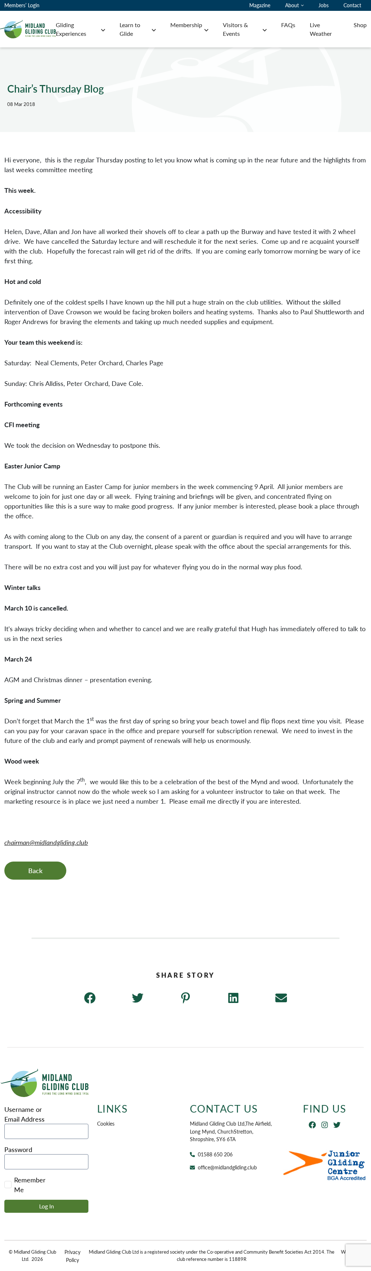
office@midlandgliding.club (227, 1167)
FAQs (288, 25)
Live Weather (321, 29)
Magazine (259, 5)
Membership (186, 25)
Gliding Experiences (71, 29)
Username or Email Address (24, 1114)
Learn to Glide (130, 29)
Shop (360, 25)
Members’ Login (21, 5)
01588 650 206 (215, 1154)
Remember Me (30, 1184)
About (292, 5)
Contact (352, 5)
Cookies (105, 1123)
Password (18, 1149)
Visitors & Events (235, 29)
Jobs (323, 5)
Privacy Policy (72, 1255)
